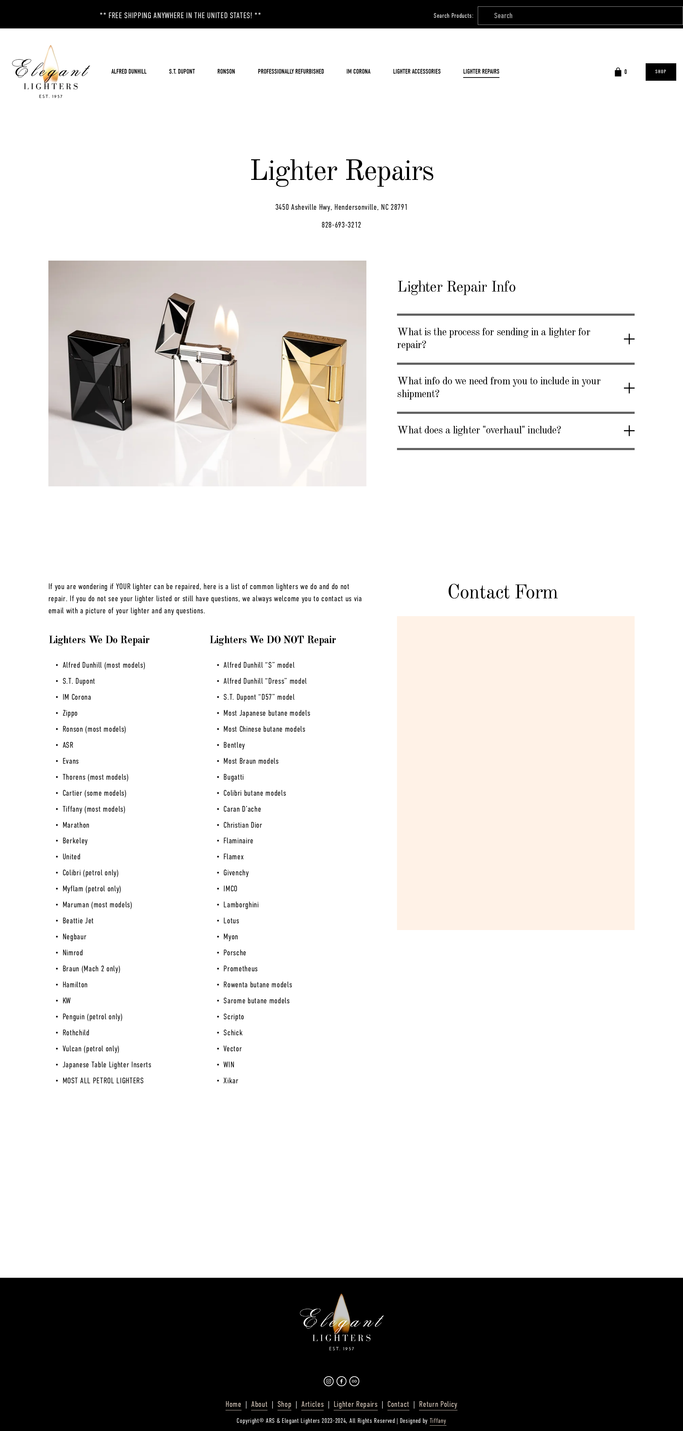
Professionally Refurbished (291, 71)
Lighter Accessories (417, 71)
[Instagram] (329, 1381)
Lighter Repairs (481, 71)
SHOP (660, 72)
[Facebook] (341, 1381)
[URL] (354, 1381)
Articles (312, 1404)
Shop (284, 1404)
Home (234, 1404)
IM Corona (358, 71)
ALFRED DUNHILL (129, 71)
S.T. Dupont (182, 71)
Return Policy (438, 1404)
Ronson (226, 71)
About (259, 1404)
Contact (398, 1404)
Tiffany (438, 1420)
